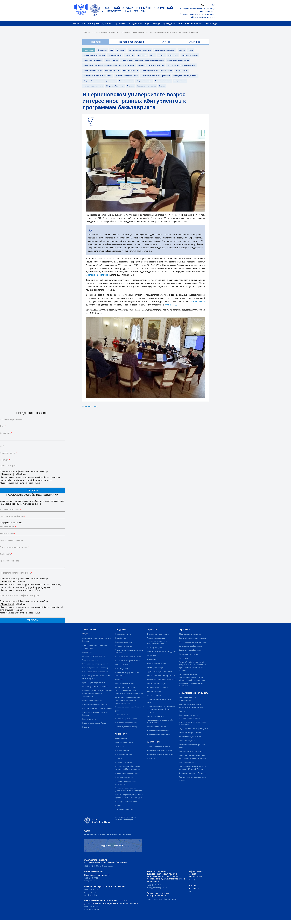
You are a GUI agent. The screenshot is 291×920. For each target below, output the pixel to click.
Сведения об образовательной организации (198, 9)
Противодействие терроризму (126, 723)
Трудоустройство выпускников (158, 746)
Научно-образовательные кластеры (95, 668)
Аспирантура (87, 652)
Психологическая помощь (156, 664)
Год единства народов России (164, 50)
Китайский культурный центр (190, 733)
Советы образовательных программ (192, 638)
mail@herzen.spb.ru (105, 866)
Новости (114, 32)
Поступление (184, 658)
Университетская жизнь (190, 55)
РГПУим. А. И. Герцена (101, 820)
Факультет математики (163, 81)
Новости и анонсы (193, 23)
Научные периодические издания (95, 672)
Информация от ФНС (122, 669)
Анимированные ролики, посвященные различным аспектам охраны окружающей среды (129, 700)
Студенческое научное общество (95, 704)
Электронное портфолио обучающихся (161, 676)
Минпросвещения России (98, 275)
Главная (87, 32)
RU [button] (213, 5)
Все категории (88, 50)
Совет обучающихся (154, 648)
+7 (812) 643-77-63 (91, 906)
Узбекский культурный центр (190, 737)
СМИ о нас (194, 41)
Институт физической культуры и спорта (98, 76)
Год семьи (130, 86)
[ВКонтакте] (191, 880)
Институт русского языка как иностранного (157, 70)
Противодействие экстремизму (158, 735)
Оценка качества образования (190, 650)
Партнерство (142, 55)
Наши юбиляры (120, 638)
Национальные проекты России (94, 723)
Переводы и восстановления (157, 687)
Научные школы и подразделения (95, 664)
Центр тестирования (186, 762)
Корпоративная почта (123, 634)
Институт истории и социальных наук (151, 65)
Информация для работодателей (159, 750)
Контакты (118, 758)
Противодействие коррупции (204, 17)
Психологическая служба (124, 683)
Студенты (161, 55)
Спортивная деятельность (124, 777)
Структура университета (124, 742)
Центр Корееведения (187, 741)
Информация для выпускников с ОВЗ (160, 754)
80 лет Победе (173, 55)
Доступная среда (208, 11)
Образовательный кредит (156, 683)
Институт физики (182, 70)
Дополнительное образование (190, 646)
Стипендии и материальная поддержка (161, 652)
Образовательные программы (190, 634)
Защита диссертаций (90, 660)
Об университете (121, 738)
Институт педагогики (112, 70)
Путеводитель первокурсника (158, 634)
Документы (151, 758)
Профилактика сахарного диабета (127, 661)
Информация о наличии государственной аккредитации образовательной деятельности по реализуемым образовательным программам (192, 680)
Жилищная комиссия (122, 715)
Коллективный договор (123, 642)
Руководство (119, 746)
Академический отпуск (155, 716)
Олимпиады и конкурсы (155, 668)
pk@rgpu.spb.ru (89, 881)
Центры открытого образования (191, 751)
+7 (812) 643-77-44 (154, 885)
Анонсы (166, 41)
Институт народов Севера (93, 70)
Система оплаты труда (123, 646)
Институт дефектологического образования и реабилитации (143, 60)
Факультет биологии (126, 81)
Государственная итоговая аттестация (161, 679)
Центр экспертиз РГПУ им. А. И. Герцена (97, 708)
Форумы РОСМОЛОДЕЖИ (156, 727)
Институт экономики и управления (185, 76)
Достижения (121, 50)
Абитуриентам (135, 23)
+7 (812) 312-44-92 (91, 866)
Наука (147, 23)
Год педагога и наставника (146, 86)
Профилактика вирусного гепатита (128, 657)
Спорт (152, 55)
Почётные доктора (122, 750)
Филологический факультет (93, 86)
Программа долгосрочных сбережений (129, 707)
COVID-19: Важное (121, 665)
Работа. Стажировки (154, 695)
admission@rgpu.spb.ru (92, 909)
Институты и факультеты (99, 23)
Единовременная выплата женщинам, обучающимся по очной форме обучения (161, 709)
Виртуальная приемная (123, 762)
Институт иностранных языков (178, 60)
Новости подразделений (131, 41)
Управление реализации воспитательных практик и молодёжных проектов (157, 641)
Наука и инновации (115, 55)
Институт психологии (130, 70)
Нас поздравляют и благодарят (126, 801)
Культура (182, 50)
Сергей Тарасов (197, 301)
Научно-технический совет (92, 700)
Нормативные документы (188, 654)
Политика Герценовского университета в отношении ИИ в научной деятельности (97, 693)
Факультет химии (180, 81)
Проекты (118, 805)
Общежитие (151, 656)
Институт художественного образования (155, 76)
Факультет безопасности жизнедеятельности (99, 81)
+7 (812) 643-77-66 (91, 878)
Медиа (191, 50)
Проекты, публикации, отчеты (93, 683)
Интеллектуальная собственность (95, 687)
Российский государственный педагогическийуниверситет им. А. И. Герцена (137, 9)
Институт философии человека (127, 76)
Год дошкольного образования (140, 50)
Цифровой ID (119, 711)
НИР (111, 50)
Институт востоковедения (93, 60)
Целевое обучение (154, 691)
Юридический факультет (115, 86)
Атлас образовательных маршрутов (192, 642)
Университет (79, 23)
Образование (120, 23)
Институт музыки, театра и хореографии (181, 65)
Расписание (151, 660)
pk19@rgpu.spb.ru (90, 895)
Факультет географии (144, 81)
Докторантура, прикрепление (93, 656)
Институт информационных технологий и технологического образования (109, 65)
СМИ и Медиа (211, 23)
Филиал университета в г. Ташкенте (192, 773)
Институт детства (112, 60)
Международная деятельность (167, 23)
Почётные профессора (123, 754)
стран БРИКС (171, 305)
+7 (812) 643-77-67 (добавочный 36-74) (162, 899)
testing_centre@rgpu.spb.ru (157, 888)
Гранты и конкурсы (89, 719)
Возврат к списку (90, 406)
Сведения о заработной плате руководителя (198, 14)
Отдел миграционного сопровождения (193, 729)
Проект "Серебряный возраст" (126, 719)
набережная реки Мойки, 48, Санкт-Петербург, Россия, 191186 (107, 834)
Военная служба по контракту (126, 727)
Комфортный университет (124, 809)
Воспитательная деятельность (126, 773)
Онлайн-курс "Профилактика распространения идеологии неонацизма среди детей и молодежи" (129, 690)
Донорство (119, 679)
